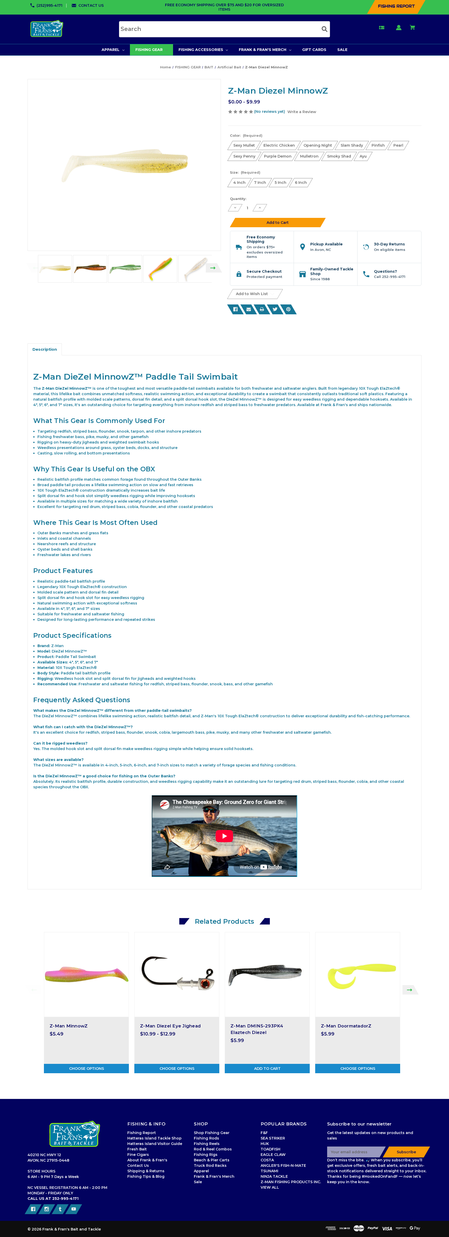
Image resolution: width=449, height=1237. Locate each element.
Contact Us (138, 1165)
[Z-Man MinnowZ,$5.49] (86, 974)
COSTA (267, 1160)
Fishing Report (141, 1132)
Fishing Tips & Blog (145, 1176)
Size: (245, 172)
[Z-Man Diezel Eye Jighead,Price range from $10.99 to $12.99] (177, 974)
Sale (198, 1182)
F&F (264, 1132)
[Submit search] (324, 29)
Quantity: (238, 199)
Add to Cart (267, 1068)
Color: (246, 135)
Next (214, 268)
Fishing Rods (206, 1138)
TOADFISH (270, 1149)
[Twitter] (275, 309)
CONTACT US (91, 5)
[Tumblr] (60, 1209)
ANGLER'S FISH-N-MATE (283, 1165)
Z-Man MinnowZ (69, 1025)
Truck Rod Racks (210, 1165)
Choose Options (86, 1068)
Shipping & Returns (145, 1171)
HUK (265, 1143)
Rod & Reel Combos (213, 1149)
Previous (34, 268)
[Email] (248, 309)
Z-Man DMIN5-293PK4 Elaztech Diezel (256, 1029)
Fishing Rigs (205, 1154)
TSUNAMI (269, 1171)
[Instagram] (46, 1209)
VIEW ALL (270, 1187)
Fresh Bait (137, 1149)
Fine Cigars (138, 1154)
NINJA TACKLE (274, 1176)
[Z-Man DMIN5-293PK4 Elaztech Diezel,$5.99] (267, 974)
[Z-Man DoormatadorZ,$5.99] (357, 974)
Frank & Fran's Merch (214, 1176)
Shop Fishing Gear (211, 1132)
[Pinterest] (288, 309)
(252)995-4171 (49, 5)
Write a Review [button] (301, 111)
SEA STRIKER (273, 1138)
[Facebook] (235, 309)
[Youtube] (73, 1209)
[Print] (262, 309)
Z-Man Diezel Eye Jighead (170, 1025)
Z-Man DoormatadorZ (346, 1025)
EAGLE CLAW (273, 1154)
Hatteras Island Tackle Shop (154, 1138)
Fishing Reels (207, 1143)
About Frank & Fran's (147, 1160)
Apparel (201, 1171)
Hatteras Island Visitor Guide (154, 1143)
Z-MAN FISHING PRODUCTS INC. (291, 1182)
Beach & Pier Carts (211, 1160)
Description (44, 349)
